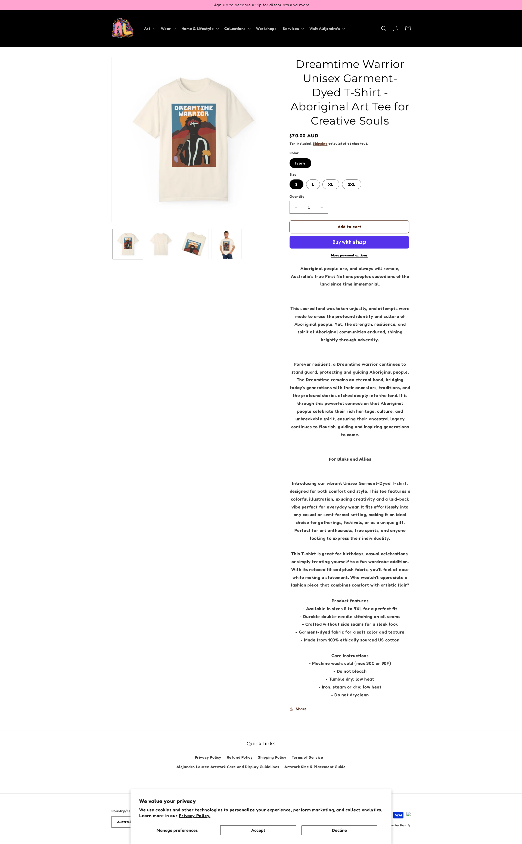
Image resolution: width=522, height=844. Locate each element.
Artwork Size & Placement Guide (315, 766)
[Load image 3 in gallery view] (194, 244)
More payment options (349, 255)
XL (331, 184)
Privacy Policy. (194, 815)
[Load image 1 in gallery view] (128, 244)
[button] (149, 28)
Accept (258, 830)
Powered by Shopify (397, 825)
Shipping (320, 143)
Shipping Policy (272, 757)
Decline (339, 830)
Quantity (297, 196)
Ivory (300, 163)
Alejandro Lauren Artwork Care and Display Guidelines (227, 766)
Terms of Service (307, 757)
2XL (352, 184)
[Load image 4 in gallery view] (227, 244)
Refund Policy (240, 757)
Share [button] (301, 708)
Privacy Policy (208, 757)
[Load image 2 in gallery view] (161, 244)
